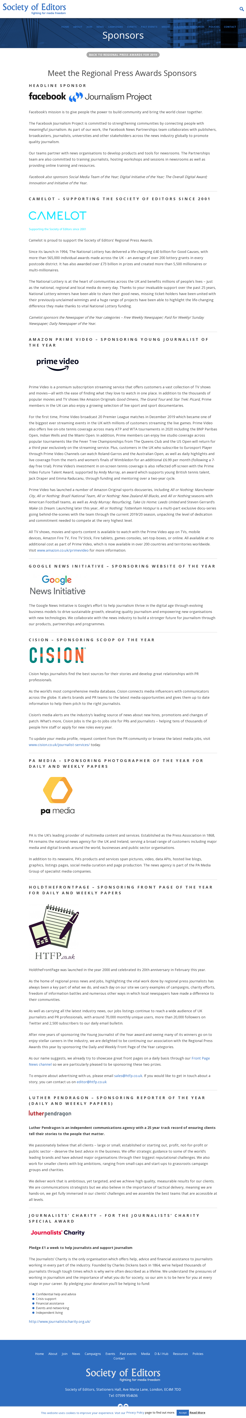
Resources (197, 26)
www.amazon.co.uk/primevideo (63, 550)
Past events (149, 26)
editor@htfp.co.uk (92, 1082)
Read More (197, 1412)
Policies (214, 26)
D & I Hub (180, 26)
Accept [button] (183, 1412)
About (77, 26)
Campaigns (115, 26)
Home (65, 26)
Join (89, 26)
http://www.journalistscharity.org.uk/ (60, 1321)
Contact (230, 26)
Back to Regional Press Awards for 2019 (123, 55)
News (100, 26)
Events (132, 26)
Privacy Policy (135, 1412)
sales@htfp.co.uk (128, 1075)
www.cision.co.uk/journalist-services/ (59, 744)
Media (166, 26)
